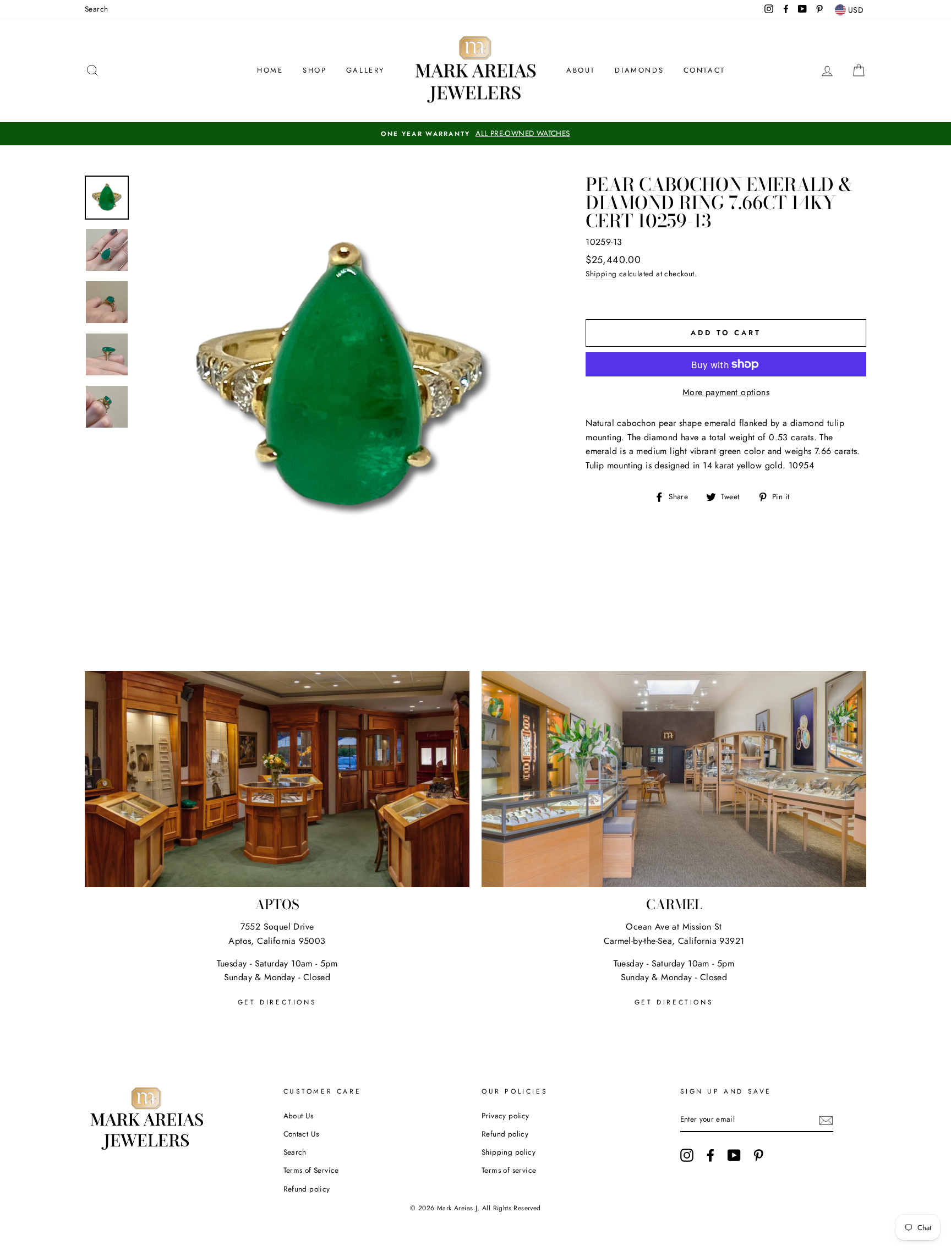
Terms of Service (311, 1170)
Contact (704, 70)
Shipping (601, 273)
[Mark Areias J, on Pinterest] (758, 1155)
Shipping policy (508, 1151)
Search (96, 8)
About (580, 70)
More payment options (725, 392)
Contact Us (301, 1133)
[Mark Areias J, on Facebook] (710, 1155)
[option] (475, 134)
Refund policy (306, 1188)
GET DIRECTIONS (277, 1002)
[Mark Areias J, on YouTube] (734, 1155)
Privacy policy (505, 1115)
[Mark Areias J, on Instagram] (686, 1155)
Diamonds (639, 70)
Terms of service (509, 1170)
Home (270, 70)
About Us (298, 1115)
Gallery (365, 70)
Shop (314, 70)
